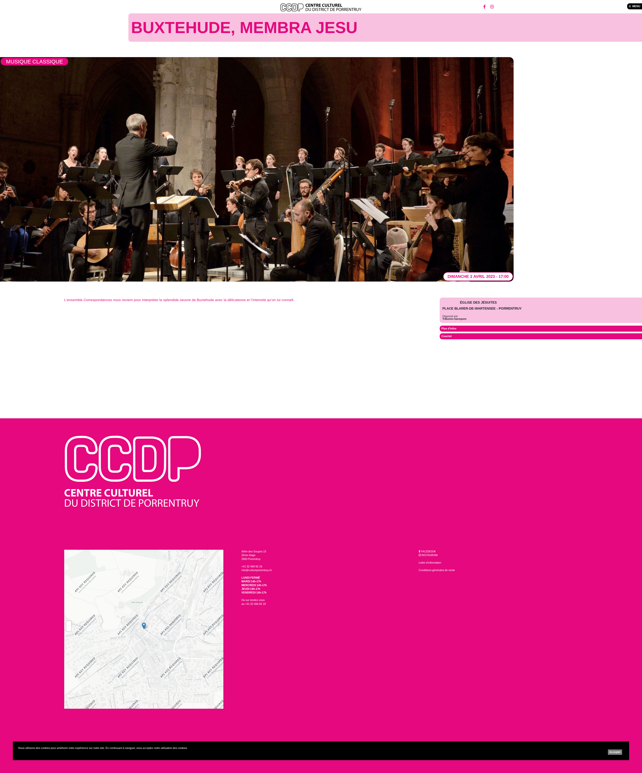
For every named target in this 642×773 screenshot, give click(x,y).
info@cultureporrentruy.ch (256, 570)
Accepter (615, 752)
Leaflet (220, 630)
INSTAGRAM (429, 555)
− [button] (69, 628)
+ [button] (69, 623)
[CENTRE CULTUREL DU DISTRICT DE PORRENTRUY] (320, 7)
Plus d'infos (448, 328)
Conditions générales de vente (437, 570)
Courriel (446, 336)
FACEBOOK (428, 551)
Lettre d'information (430, 562)
